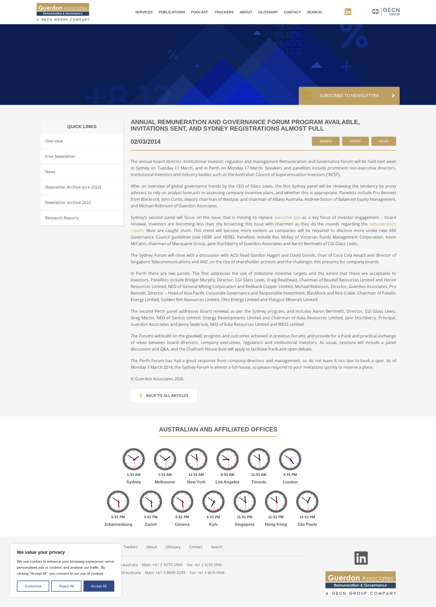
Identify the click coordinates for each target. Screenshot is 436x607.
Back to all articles (166, 395)
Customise (33, 586)
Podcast (199, 12)
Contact (292, 12)
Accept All (98, 586)
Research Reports (62, 218)
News (50, 172)
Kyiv (213, 524)
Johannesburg (118, 524)
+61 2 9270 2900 (167, 564)
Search (314, 12)
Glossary (268, 12)
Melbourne (165, 482)
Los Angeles (227, 482)
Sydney (133, 482)
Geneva (182, 524)
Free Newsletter (60, 156)
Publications (172, 12)
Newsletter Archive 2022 (68, 202)
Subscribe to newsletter (349, 96)
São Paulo (307, 524)
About (246, 12)
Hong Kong (276, 524)
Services (144, 12)
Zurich (151, 524)
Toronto (258, 482)
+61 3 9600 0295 (170, 572)
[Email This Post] (326, 141)
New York (196, 482)
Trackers (224, 12)
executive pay (287, 217)
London (290, 482)
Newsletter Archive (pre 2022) (73, 187)
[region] (65, 570)
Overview (54, 141)
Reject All (66, 586)
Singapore (245, 524)
